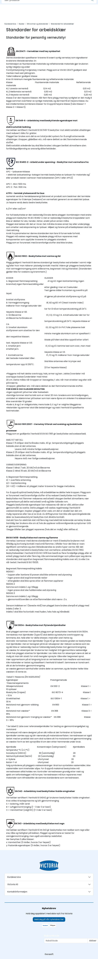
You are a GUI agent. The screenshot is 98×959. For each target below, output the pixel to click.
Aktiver (92, 940)
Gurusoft (49, 954)
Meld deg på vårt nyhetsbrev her (49, 919)
